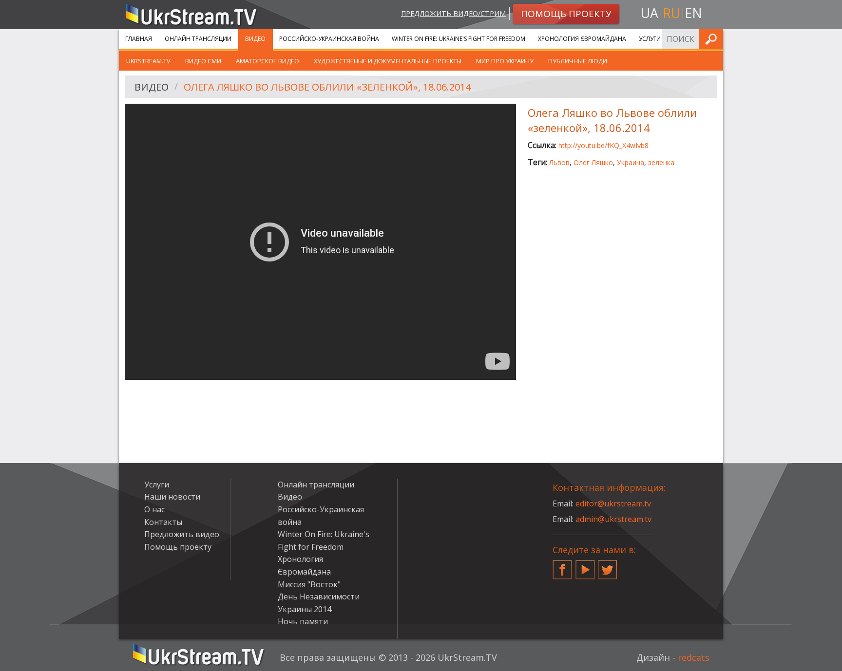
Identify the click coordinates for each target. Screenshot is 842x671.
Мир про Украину (505, 60)
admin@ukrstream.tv (613, 519)
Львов (559, 162)
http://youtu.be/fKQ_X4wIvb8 (603, 145)
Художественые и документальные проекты (387, 60)
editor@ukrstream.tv (613, 503)
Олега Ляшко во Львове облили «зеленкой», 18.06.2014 (327, 86)
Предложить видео (181, 534)
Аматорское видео (267, 60)
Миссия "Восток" (309, 584)
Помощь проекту (177, 546)
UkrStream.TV (148, 60)
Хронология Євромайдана (582, 39)
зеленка (661, 162)
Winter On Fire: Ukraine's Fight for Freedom (458, 39)
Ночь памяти (303, 621)
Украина (630, 162)
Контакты (163, 522)
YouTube (585, 565)
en (693, 13)
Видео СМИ (203, 60)
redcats (693, 657)
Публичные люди (577, 60)
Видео (255, 39)
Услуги (650, 39)
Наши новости (172, 496)
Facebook (562, 565)
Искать (713, 38)
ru (671, 13)
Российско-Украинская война (329, 39)
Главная (138, 39)
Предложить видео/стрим (453, 13)
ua (649, 13)
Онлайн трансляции (198, 39)
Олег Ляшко (593, 162)
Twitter (607, 565)
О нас (154, 509)
